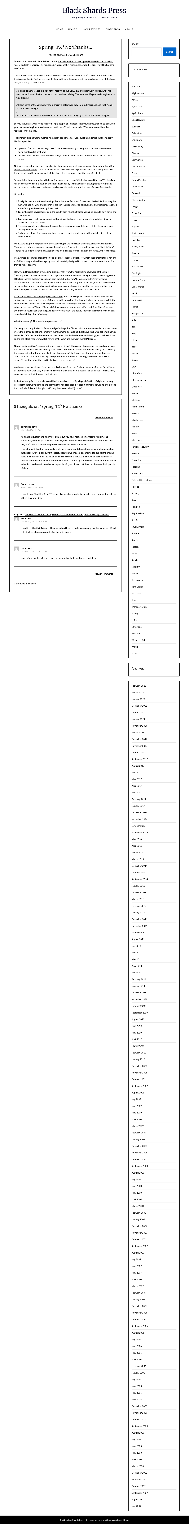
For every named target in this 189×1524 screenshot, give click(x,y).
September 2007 (140, 1246)
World (135, 646)
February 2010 (139, 1052)
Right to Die (138, 513)
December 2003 (139, 1406)
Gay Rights (137, 273)
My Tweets (137, 440)
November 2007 (140, 1232)
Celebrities (137, 133)
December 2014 (139, 865)
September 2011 (140, 932)
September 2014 (140, 879)
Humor (135, 306)
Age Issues (137, 106)
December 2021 (139, 705)
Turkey (135, 613)
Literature (137, 386)
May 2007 (137, 1272)
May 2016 (137, 839)
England (136, 226)
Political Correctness (142, 480)
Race (134, 500)
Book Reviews (138, 119)
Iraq (134, 333)
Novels (72, 29)
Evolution (136, 240)
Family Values (138, 246)
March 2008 (138, 1206)
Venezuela (137, 626)
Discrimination (139, 200)
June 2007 (137, 1266)
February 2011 (139, 979)
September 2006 (140, 1326)
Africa (135, 99)
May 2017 (137, 779)
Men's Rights (138, 406)
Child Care (137, 139)
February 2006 (139, 1366)
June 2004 (137, 1399)
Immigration (138, 313)
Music (134, 433)
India (134, 320)
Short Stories (91, 29)
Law (134, 366)
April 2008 (137, 1199)
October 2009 (139, 1079)
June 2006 (137, 1346)
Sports (135, 560)
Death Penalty (139, 180)
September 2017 (140, 759)
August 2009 (138, 1092)
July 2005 (136, 1379)
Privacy (135, 493)
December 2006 (139, 1306)
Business (136, 126)
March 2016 (138, 852)
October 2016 (139, 825)
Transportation (139, 606)
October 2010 (139, 1006)
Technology (137, 580)
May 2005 (137, 1392)
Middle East (137, 420)
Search (136, 44)
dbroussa (26, 426)
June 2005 (137, 1386)
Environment (138, 233)
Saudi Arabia (138, 526)
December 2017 (139, 739)
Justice (135, 353)
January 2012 (138, 912)
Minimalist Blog (104, 1520)
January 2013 (138, 885)
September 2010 (140, 1012)
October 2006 (139, 1319)
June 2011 (137, 952)
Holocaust (137, 300)
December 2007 (139, 1226)
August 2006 (138, 1332)
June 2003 (137, 1446)
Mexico (135, 413)
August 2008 (138, 1172)
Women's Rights (139, 640)
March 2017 (138, 792)
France (135, 260)
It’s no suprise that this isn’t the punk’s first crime (38, 296)
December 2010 (139, 992)
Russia (135, 520)
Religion (136, 506)
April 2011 (137, 966)
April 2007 (137, 1279)
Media (135, 393)
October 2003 (139, 1419)
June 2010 (137, 1026)
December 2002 (139, 1472)
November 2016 (140, 819)
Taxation (136, 573)
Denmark (136, 193)
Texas (134, 600)
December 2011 (139, 919)
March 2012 (138, 899)
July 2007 (136, 1259)
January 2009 (138, 1139)
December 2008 (139, 1146)
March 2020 (138, 732)
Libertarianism (139, 380)
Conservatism (138, 166)
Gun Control (138, 286)
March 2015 (138, 859)
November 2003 (140, 1412)
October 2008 (139, 1159)
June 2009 (137, 1106)
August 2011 (138, 939)
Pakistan (136, 453)
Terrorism (136, 593)
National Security (140, 446)
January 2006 (138, 1372)
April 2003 (137, 1459)
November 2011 (140, 926)
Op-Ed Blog (113, 29)
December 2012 (139, 892)
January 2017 (138, 805)
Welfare (136, 633)
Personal (136, 466)
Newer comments (104, 417)
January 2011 (138, 986)
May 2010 (137, 1032)
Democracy (137, 186)
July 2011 (136, 946)
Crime (134, 173)
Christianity (137, 146)
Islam (134, 340)
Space (134, 553)
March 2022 (138, 692)
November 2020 (140, 725)
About (129, 29)
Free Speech (138, 266)
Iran (134, 326)
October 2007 (139, 1239)
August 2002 (138, 1499)
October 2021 (139, 712)
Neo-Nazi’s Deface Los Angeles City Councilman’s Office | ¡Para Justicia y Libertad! (67, 514)
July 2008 (136, 1179)
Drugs (135, 206)
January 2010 (138, 1059)
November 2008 (140, 1152)
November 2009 (140, 1072)
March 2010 (138, 1046)
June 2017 (137, 772)
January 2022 (138, 699)
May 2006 (137, 1352)
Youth (134, 653)
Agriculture (137, 113)
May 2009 (137, 1112)
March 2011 (138, 972)
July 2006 (136, 1339)
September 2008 (140, 1166)
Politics (135, 486)
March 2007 (138, 1286)
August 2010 (138, 1019)
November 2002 (140, 1479)
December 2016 (139, 812)
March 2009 (138, 1126)
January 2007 (138, 1299)
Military (136, 426)
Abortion (136, 86)
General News (138, 280)
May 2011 (137, 959)
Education (136, 213)
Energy (135, 220)
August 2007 (138, 1252)
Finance (135, 253)
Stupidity (136, 566)
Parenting (136, 460)
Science (135, 533)
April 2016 (137, 845)
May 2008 (137, 1192)
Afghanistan (138, 93)
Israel (134, 346)
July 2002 (136, 1506)
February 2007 (139, 1292)
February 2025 (139, 685)
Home (59, 29)
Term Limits (137, 586)
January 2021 (138, 719)
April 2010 (137, 1039)
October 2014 (139, 872)
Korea (135, 360)
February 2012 (139, 906)
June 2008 (137, 1186)
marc (80, 54)
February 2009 (139, 1132)
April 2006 (137, 1359)
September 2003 (140, 1426)
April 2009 (137, 1119)
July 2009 (136, 1099)
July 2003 (136, 1439)
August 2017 (138, 765)
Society (135, 546)
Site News (136, 540)
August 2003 (138, 1432)
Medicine (136, 400)
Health (135, 293)
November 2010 (140, 999)
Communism (137, 159)
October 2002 (139, 1486)
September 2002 (140, 1493)
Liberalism (137, 373)
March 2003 (138, 1466)
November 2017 (140, 746)
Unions (135, 620)
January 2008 (138, 1219)
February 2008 (139, 1212)
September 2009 (140, 1086)
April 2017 (137, 785)
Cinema (135, 153)
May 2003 (137, 1452)
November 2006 (140, 1312)
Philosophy (137, 473)
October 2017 (139, 752)
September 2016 (140, 832)
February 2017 (139, 799)
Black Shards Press (94, 10)
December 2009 (139, 1066)
